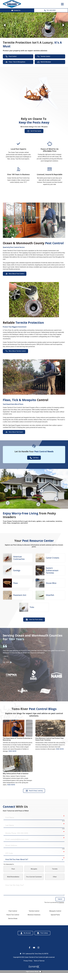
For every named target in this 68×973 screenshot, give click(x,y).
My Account (27, 933)
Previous (5, 25)
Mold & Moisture (46, 62)
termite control (41, 342)
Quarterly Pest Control (29, 253)
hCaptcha (61, 902)
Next (63, 25)
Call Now (36, 458)
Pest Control (12, 56)
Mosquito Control (55, 911)
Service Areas (12, 918)
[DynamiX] (34, 967)
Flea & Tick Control (12, 915)
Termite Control (45, 56)
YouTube (34, 947)
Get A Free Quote (35, 131)
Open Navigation (62, 4)
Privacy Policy (28, 961)
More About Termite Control (17, 351)
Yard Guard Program (14, 425)
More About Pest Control (16, 273)
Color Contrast (40, 971)
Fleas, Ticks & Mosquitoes (17, 62)
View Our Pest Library (36, 619)
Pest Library (44, 933)
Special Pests (55, 915)
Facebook (29, 947)
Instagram (38, 947)
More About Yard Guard (16, 432)
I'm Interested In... (9, 864)
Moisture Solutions (34, 915)
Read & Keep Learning (36, 791)
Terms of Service (39, 961)
